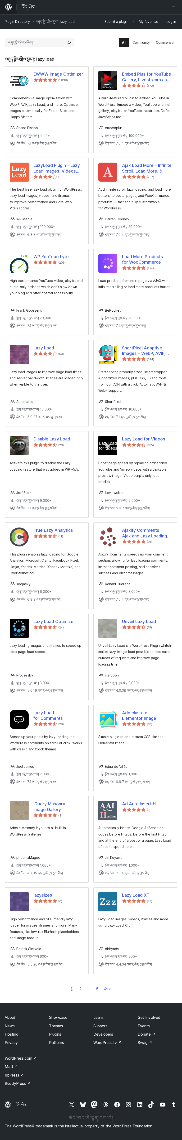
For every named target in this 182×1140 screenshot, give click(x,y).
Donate (146, 1034)
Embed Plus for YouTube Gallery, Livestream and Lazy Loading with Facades (146, 77)
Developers (103, 1034)
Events (144, 1026)
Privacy (11, 1042)
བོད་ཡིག (21, 1104)
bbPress (14, 1075)
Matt (11, 1066)
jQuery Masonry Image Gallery (49, 806)
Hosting (11, 1034)
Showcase (58, 1017)
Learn (98, 1017)
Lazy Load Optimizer (54, 621)
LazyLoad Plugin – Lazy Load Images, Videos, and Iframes (56, 168)
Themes (56, 1026)
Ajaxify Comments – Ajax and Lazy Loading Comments (144, 533)
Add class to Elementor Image (139, 715)
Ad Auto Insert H (139, 803)
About (10, 1017)
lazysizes (42, 895)
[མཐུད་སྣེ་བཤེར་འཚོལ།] (69, 42)
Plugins (55, 1034)
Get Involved (149, 1017)
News (10, 1026)
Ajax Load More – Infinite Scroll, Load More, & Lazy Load (147, 168)
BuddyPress (18, 1083)
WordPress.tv (107, 1042)
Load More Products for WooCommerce (142, 259)
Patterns (56, 1042)
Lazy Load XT (136, 895)
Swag (145, 1042)
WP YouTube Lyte (51, 256)
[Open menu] (174, 7)
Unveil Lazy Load (139, 621)
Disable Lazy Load (51, 438)
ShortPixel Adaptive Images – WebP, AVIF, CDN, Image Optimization (143, 350)
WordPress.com (21, 1058)
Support (100, 1026)
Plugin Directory (17, 21)
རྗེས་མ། (108, 989)
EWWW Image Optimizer (58, 74)
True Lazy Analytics (53, 530)
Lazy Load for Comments (48, 715)
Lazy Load (43, 347)
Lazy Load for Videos (143, 438)
